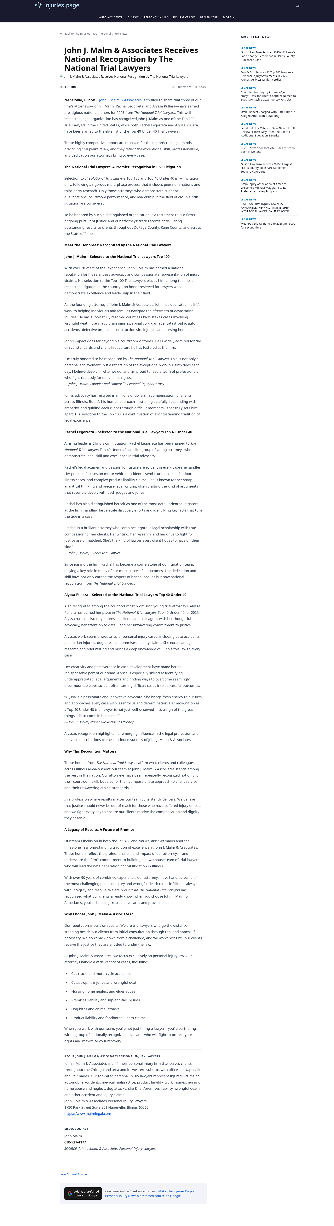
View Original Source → (75, 1174)
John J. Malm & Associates (120, 100)
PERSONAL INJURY (156, 17)
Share (203, 87)
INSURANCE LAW (184, 17)
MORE (227, 17)
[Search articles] (297, 5)
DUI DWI (133, 17)
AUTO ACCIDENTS (110, 17)
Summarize (184, 87)
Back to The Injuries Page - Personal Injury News (95, 33)
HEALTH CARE (209, 17)
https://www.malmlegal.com (87, 1113)
